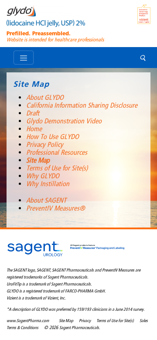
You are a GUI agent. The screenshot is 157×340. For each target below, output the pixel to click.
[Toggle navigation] (24, 58)
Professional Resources (56, 152)
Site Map (38, 160)
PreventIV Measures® (55, 208)
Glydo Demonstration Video (64, 121)
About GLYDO (45, 97)
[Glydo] (46, 17)
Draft (32, 113)
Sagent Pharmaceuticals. (79, 327)
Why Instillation (47, 184)
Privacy (85, 320)
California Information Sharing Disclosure (81, 105)
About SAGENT (46, 200)
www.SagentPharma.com (28, 320)
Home (34, 129)
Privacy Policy (44, 144)
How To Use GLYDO (52, 137)
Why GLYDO (42, 176)
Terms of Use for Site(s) (57, 168)
